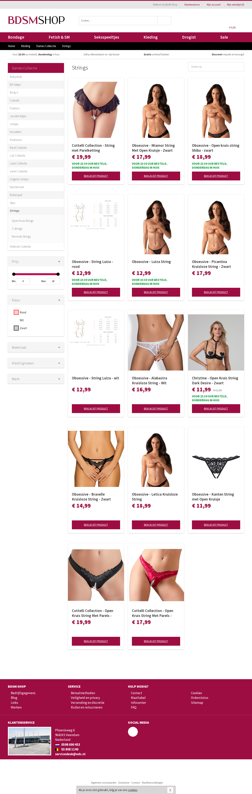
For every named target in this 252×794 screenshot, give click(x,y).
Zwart (23, 328)
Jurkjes (14, 124)
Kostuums (16, 140)
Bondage (16, 37)
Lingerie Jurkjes (19, 179)
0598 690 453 (70, 744)
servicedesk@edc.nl (70, 754)
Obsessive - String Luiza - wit (95, 378)
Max (43, 281)
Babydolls (16, 77)
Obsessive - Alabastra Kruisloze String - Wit (149, 380)
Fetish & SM (59, 37)
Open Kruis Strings (22, 221)
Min (14, 281)
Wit (22, 320)
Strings (14, 211)
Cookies (196, 693)
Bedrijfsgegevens (23, 693)
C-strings (17, 228)
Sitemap (197, 702)
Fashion (14, 108)
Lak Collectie (17, 155)
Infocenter (138, 702)
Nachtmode (17, 187)
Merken (16, 707)
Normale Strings (21, 236)
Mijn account (213, 4)
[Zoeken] (164, 20)
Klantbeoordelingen (152, 782)
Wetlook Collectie (20, 246)
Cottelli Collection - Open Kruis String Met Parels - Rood (152, 613)
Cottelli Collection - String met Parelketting (93, 148)
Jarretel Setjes (18, 116)
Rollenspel (16, 195)
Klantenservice (192, 4)
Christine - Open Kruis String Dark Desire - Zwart (215, 380)
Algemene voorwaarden (103, 782)
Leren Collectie (18, 171)
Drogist (189, 37)
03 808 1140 (69, 749)
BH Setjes (15, 84)
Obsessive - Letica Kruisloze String (155, 496)
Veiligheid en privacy (85, 698)
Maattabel (138, 698)
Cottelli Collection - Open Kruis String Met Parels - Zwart (92, 613)
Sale (224, 37)
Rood (23, 312)
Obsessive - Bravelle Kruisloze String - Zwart (91, 496)
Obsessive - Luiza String (151, 261)
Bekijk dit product (96, 176)
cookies (132, 790)
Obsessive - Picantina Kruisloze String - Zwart (211, 264)
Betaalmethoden (83, 693)
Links (14, 702)
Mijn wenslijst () (235, 4)
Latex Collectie (18, 163)
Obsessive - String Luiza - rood (92, 264)
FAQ (133, 707)
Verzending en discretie (87, 702)
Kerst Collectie (18, 148)
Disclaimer (123, 782)
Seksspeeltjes (106, 37)
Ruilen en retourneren (86, 707)
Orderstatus (199, 698)
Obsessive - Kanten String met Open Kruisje (213, 496)
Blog (14, 698)
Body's (14, 92)
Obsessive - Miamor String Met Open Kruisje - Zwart (153, 148)
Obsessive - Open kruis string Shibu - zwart (215, 148)
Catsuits (14, 100)
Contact (136, 693)
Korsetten (15, 132)
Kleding (151, 37)
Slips (12, 203)
